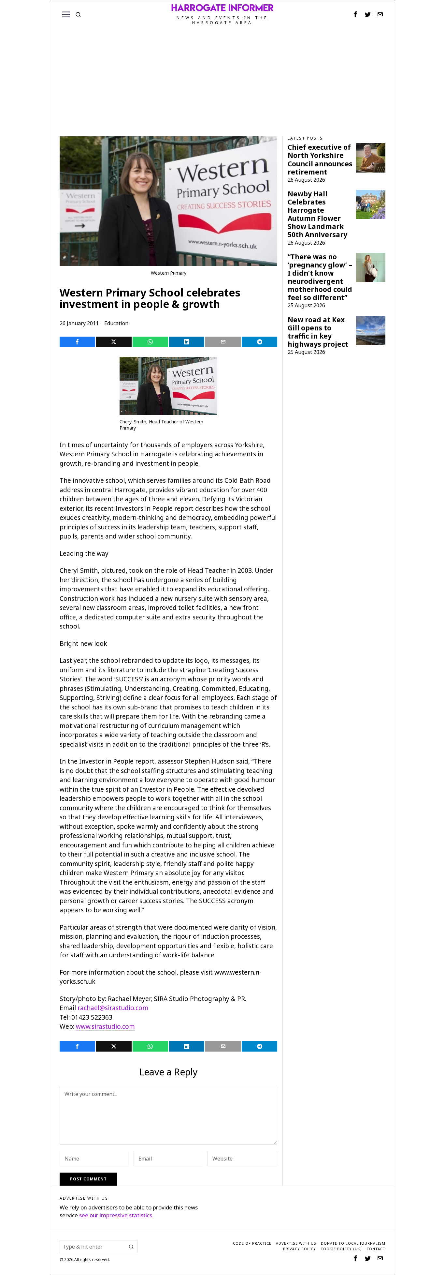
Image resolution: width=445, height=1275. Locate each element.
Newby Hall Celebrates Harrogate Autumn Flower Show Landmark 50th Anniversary (317, 214)
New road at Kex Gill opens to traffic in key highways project (318, 332)
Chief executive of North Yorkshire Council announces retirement (320, 159)
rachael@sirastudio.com (113, 1008)
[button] (131, 1246)
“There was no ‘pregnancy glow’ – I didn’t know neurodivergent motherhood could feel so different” (320, 277)
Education (116, 323)
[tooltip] (355, 14)
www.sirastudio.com (105, 1026)
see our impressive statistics (115, 1215)
